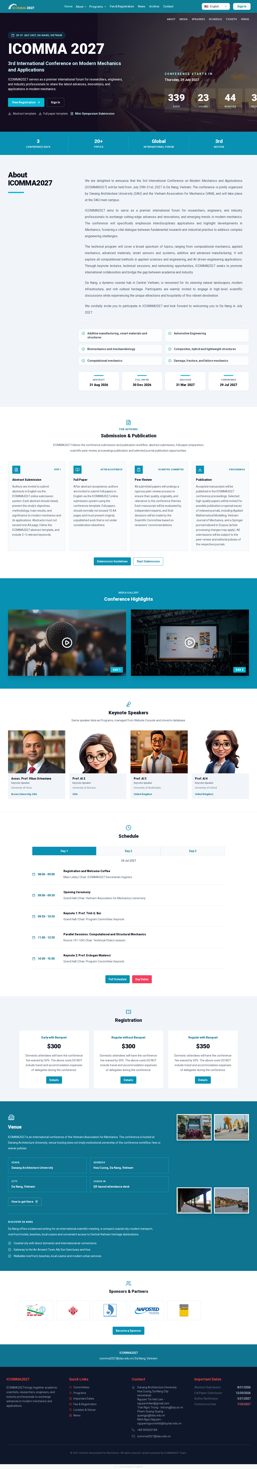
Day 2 (128, 851)
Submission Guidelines (112, 561)
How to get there (22, 1201)
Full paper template (55, 113)
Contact (168, 6)
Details (54, 1080)
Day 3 (192, 851)
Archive (154, 6)
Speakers (198, 19)
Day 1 (64, 851)
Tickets (231, 19)
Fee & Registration (122, 6)
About (79, 6)
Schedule (215, 19)
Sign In (241, 6)
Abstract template (24, 113)
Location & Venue (84, 1409)
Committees (81, 1387)
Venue (245, 19)
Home (68, 6)
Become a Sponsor (128, 1330)
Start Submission (148, 561)
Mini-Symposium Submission (94, 113)
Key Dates (142, 979)
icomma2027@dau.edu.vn (154, 1436)
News (141, 6)
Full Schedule (117, 979)
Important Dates (83, 1398)
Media (183, 19)
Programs (96, 6)
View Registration (24, 102)
